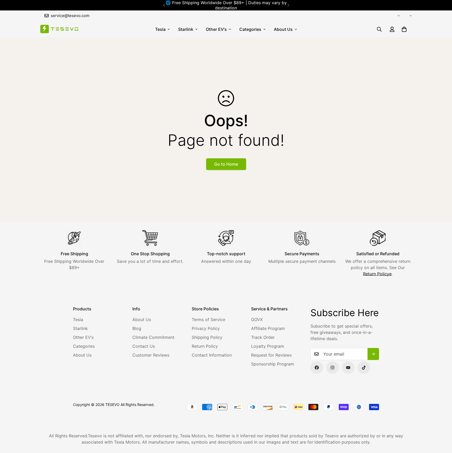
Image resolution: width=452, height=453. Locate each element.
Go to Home (226, 164)
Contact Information (212, 355)
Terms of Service (208, 319)
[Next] (288, 5)
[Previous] (164, 5)
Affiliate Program (268, 328)
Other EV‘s (216, 29)
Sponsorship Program (272, 364)
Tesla (160, 29)
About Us (283, 29)
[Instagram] (332, 367)
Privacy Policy (206, 328)
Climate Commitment (153, 337)
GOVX (257, 319)
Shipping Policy (207, 337)
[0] (404, 29)
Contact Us (143, 346)
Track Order (263, 337)
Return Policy (205, 346)
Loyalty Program (267, 346)
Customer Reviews (150, 355)
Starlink (185, 29)
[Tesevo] (59, 29)
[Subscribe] (373, 354)
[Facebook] (316, 367)
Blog (136, 328)
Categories (250, 29)
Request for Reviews (271, 355)
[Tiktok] (364, 367)
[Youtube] (348, 367)
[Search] (379, 29)
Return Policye (377, 273)
